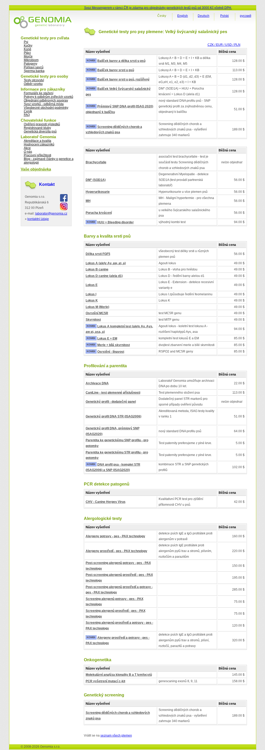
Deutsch (203, 15)
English (182, 15)
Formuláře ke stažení (38, 93)
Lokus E (92, 285)
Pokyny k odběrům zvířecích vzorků (48, 97)
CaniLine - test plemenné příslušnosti (113, 392)
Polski (224, 15)
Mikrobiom (31, 60)
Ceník (28, 111)
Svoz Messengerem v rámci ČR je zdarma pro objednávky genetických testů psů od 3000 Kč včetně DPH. (158, 8)
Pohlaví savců (33, 67)
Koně (27, 49)
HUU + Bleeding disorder (115, 222)
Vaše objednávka (36, 169)
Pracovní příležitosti (37, 155)
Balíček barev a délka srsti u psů (121, 61)
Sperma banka (34, 71)
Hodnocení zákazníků (39, 144)
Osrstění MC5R (97, 313)
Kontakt (47, 184)
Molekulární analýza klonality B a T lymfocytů (119, 675)
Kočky (28, 45)
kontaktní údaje (38, 219)
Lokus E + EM (107, 338)
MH (88, 201)
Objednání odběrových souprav (46, 100)
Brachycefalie (96, 162)
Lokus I (91, 294)
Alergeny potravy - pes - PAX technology (115, 536)
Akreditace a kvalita (37, 141)
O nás (28, 151)
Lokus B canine (97, 269)
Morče (28, 56)
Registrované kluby (37, 128)
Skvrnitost (93, 319)
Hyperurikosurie (98, 192)
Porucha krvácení (99, 213)
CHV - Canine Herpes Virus (106, 502)
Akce (27, 148)
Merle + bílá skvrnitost (113, 345)
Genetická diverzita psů (40, 131)
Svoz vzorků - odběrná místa (44, 104)
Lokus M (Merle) (97, 307)
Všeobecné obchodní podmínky (46, 107)
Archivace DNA (97, 383)
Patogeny (30, 63)
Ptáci (27, 53)
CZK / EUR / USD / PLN (224, 45)
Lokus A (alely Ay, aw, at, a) (106, 263)
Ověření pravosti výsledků (42, 124)
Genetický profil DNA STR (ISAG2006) (113, 416)
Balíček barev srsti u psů (115, 70)
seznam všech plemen (116, 735)
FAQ (27, 115)
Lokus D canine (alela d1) (104, 276)
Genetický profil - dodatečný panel (111, 401)
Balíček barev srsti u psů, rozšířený (123, 79)
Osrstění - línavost (110, 352)
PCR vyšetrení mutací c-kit (105, 681)
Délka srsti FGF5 (98, 254)
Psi (26, 42)
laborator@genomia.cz (51, 213)
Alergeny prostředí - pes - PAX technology (116, 551)
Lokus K (92, 300)
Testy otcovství (34, 80)
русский (245, 15)
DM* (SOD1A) (96, 180)
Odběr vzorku (33, 84)
